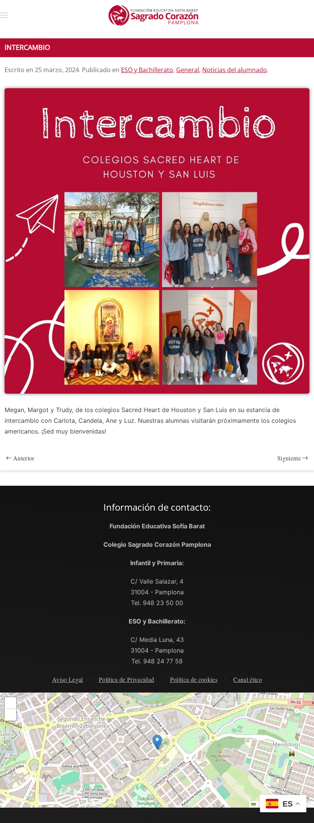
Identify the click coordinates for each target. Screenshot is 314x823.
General (187, 70)
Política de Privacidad (126, 679)
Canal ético (247, 679)
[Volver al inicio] (157, 15)
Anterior (23, 458)
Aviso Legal (67, 679)
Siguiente (289, 458)
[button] (4, 15)
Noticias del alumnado (234, 70)
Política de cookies (194, 679)
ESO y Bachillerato (147, 70)
